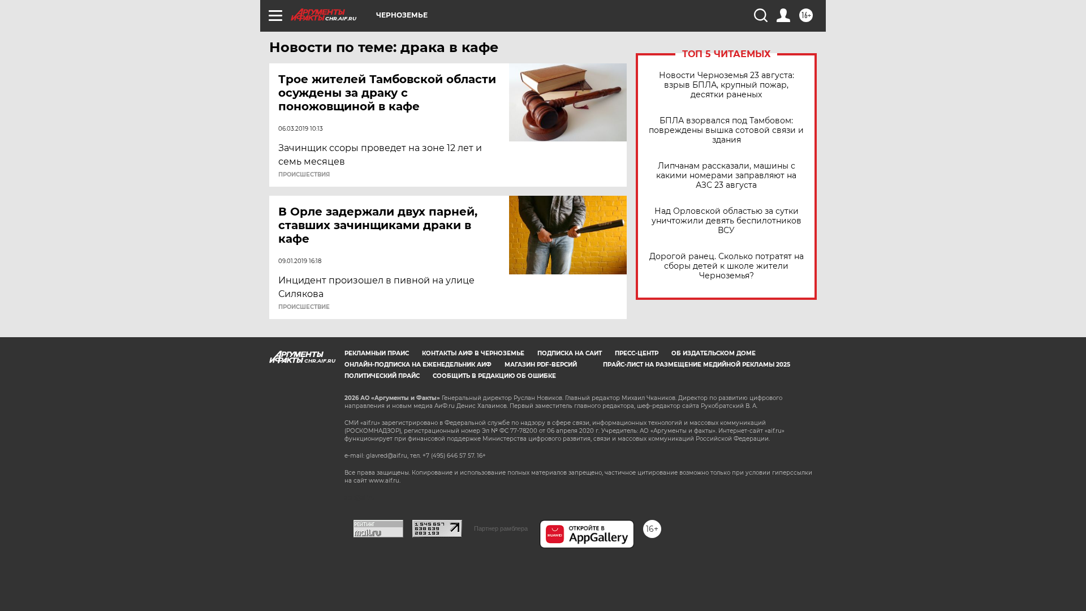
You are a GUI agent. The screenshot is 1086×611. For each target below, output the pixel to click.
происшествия (304, 175)
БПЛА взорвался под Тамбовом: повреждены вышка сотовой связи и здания (726, 130)
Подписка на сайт (569, 353)
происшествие (304, 307)
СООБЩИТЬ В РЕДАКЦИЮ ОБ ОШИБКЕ (494, 376)
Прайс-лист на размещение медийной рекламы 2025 (696, 364)
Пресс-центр (636, 353)
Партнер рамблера (501, 528)
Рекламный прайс (376, 353)
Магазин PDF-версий (541, 364)
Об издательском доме (713, 353)
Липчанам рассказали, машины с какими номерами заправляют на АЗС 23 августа (726, 175)
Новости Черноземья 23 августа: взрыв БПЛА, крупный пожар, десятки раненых (726, 85)
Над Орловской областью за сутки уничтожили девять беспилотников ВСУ (726, 220)
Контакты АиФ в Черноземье (473, 353)
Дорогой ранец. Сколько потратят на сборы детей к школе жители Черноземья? (726, 266)
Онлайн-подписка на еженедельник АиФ (418, 364)
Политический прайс (382, 376)
